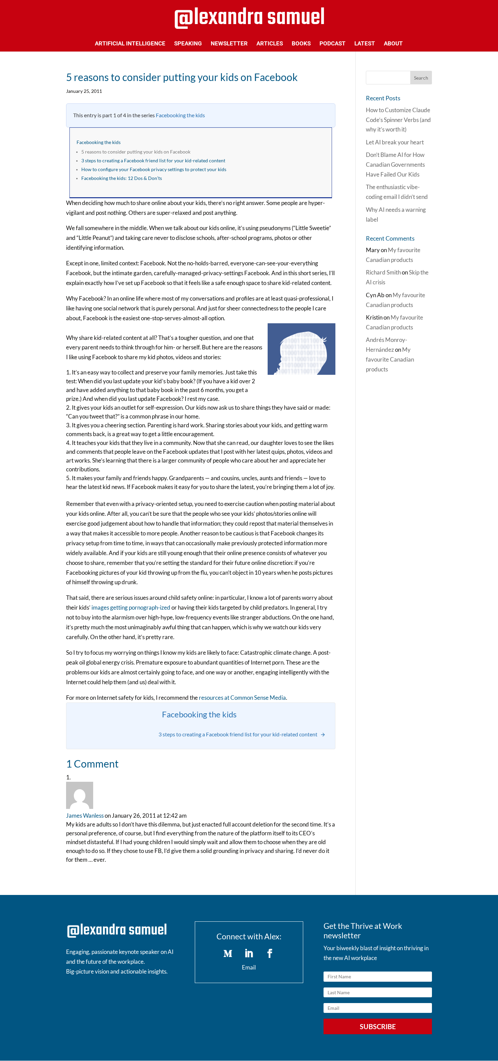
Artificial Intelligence (130, 44)
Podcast (332, 44)
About (393, 44)
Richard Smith (383, 272)
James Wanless (85, 815)
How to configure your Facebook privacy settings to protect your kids (153, 169)
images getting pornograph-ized (130, 607)
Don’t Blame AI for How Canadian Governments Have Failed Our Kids (395, 164)
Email (249, 967)
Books (301, 44)
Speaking (188, 44)
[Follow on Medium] (228, 953)
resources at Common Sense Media (242, 697)
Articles (269, 44)
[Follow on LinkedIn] (249, 953)
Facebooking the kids (180, 115)
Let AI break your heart (395, 142)
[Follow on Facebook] (270, 953)
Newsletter (229, 44)
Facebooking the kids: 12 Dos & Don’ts (121, 178)
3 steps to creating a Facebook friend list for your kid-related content (153, 160)
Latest (364, 44)
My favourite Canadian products (390, 359)
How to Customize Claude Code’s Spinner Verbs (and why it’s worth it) (398, 119)
